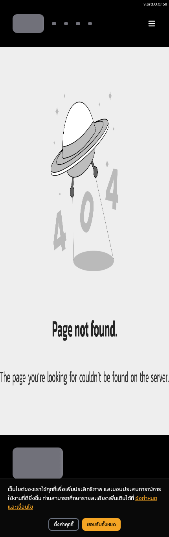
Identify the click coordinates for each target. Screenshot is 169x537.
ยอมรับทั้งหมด (101, 524)
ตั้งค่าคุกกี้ (63, 524)
